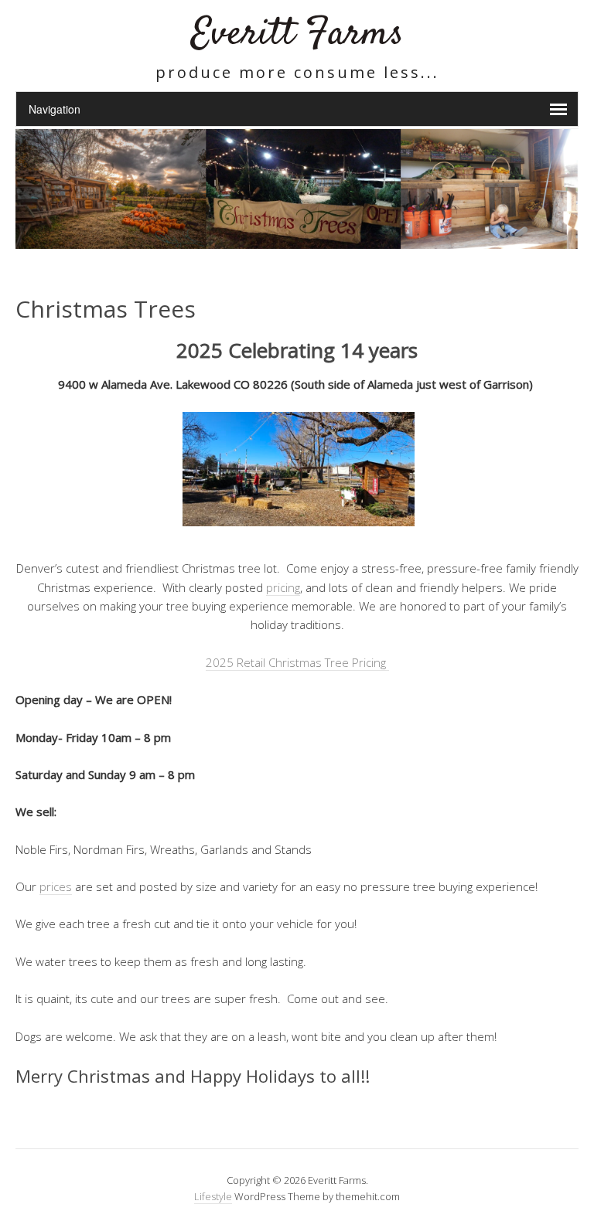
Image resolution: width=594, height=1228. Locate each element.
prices (55, 886)
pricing (283, 587)
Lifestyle (213, 1196)
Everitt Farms (297, 34)
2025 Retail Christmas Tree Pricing (297, 662)
